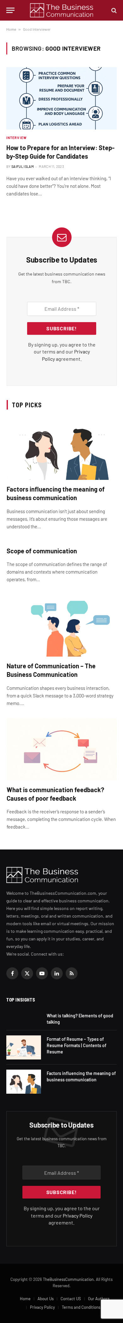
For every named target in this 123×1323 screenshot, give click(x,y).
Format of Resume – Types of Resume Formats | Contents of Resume (76, 1045)
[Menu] (10, 10)
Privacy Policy (77, 1215)
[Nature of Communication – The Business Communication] (62, 626)
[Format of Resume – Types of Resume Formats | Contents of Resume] (23, 1047)
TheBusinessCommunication (68, 1279)
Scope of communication (42, 551)
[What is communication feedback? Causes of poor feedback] (62, 749)
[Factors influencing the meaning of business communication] (62, 449)
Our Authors (98, 1298)
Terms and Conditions (81, 1307)
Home (11, 29)
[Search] (113, 10)
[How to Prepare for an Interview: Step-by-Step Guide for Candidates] (61, 98)
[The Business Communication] (61, 10)
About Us (46, 1298)
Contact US (71, 1298)
